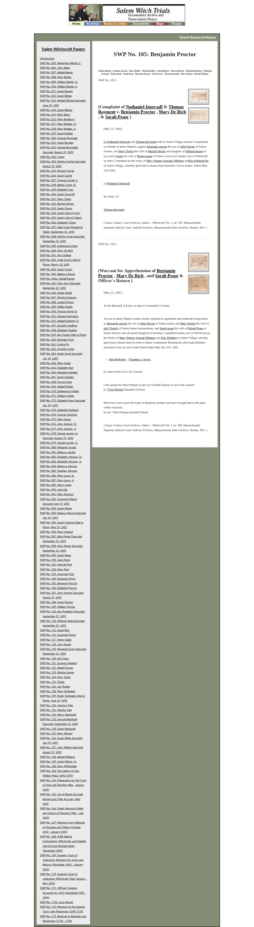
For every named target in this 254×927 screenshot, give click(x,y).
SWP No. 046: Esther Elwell (56, 293)
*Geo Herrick (115, 389)
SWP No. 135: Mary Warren (56, 733)
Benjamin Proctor (142, 73)
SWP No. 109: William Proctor (57, 607)
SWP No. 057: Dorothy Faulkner (58, 326)
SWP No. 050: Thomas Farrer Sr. (58, 311)
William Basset (194, 151)
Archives (92, 23)
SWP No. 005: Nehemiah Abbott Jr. (60, 63)
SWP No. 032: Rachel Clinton (57, 204)
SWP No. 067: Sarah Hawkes (57, 377)
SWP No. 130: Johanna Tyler (56, 705)
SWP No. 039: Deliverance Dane (59, 246)
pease (120, 156)
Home (76, 23)
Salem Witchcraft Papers (63, 49)
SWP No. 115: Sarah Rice (54, 630)
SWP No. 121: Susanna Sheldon (58, 663)
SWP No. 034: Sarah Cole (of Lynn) (60, 213)
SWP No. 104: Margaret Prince (57, 579)
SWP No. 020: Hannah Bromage (58, 138)
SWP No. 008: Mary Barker (55, 77)
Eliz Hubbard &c (199, 160)
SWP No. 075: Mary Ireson (55, 419)
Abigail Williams (201, 73)
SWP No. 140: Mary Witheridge (58, 766)
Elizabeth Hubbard (194, 70)
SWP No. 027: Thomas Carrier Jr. (59, 180)
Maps (160, 23)
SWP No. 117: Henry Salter (56, 640)
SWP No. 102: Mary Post (54, 569)
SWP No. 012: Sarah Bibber (56, 96)
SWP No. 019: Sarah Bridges (56, 133)
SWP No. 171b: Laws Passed (56, 902)
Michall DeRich (149, 70)
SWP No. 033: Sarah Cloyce (56, 208)
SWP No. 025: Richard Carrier (57, 171)
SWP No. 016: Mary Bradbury (57, 119)
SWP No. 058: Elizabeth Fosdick (58, 330)
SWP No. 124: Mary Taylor (55, 677)
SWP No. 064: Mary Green (55, 363)
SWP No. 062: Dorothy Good (57, 349)
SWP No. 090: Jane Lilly (53, 490)
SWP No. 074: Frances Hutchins (58, 415)
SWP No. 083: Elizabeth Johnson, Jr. (61, 462)
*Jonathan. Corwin (139, 359)
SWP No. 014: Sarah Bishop (56, 110)
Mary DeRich (135, 70)
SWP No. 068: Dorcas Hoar (56, 382)
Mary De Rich (172, 111)
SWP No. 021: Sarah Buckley (56, 143)
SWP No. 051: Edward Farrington (59, 316)
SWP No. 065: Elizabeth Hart (56, 368)
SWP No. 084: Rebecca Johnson (58, 466)
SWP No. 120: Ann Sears (54, 658)
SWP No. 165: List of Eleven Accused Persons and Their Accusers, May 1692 (61, 799)
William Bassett (104, 70)
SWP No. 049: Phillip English (56, 307)
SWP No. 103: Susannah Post (57, 574)
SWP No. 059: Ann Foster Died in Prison (63, 335)
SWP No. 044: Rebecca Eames (57, 274)
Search (184, 37)
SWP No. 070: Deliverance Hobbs (59, 391)
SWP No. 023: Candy (52, 157)
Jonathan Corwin (120, 70)
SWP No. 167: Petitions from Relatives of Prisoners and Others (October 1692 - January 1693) (62, 827)
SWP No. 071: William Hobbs (57, 396)
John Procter (187, 146)
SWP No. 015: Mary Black (55, 115)
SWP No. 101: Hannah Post (56, 565)
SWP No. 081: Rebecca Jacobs (57, 452)
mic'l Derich (111, 328)
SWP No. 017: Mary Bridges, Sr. (58, 124)
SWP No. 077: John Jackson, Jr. (58, 429)
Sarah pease (167, 328)
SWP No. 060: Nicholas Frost (57, 340)
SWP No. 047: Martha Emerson (58, 297)
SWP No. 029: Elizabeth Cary (56, 190)
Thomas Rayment (172, 73)
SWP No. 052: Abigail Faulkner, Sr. (59, 321)
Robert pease (144, 156)
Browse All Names (203, 37)
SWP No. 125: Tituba (52, 682)
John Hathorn (163, 70)
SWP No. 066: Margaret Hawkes (59, 372)
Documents (141, 23)
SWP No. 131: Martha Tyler (56, 710)
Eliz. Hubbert (169, 337)
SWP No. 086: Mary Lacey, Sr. (57, 476)
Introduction (47, 58)
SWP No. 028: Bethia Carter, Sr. (58, 185)
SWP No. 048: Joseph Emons (57, 302)
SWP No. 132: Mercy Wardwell (58, 715)
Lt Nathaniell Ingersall (117, 141)
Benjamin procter (157, 146)
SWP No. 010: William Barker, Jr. (59, 87)
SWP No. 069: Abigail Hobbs (56, 387)
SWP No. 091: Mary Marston (57, 494)
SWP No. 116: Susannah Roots (58, 635)
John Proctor (157, 73)
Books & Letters (115, 23)
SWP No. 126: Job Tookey (55, 687)
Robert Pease (116, 73)
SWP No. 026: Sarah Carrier (56, 176)
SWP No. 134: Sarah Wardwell (57, 729)
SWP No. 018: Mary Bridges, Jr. (58, 129)
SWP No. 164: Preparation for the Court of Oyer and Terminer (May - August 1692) (63, 785)
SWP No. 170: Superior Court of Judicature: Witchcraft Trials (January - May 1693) (63, 879)
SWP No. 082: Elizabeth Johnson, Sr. (61, 457)
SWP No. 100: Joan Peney (55, 560)
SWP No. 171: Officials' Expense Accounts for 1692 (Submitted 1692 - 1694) (63, 893)
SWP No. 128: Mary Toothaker (57, 691)
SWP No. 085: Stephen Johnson (58, 471)
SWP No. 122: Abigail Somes (56, 668)
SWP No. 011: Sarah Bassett (56, 91)
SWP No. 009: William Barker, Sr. (59, 82)
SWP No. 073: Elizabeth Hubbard (59, 410)
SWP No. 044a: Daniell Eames (57, 279)
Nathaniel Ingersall (144, 106)
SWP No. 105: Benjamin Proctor (58, 583)
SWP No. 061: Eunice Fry (54, 344)
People (176, 23)
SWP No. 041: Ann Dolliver (55, 255)
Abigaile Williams (173, 160)
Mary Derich (126, 151)
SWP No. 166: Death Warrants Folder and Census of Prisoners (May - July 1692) (61, 813)
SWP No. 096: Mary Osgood (56, 532)
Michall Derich (156, 151)
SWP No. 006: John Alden (55, 68)
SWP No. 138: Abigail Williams (57, 757)
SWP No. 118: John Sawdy (55, 644)
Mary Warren (187, 73)
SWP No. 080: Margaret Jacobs (58, 447)
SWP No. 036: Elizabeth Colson (58, 223)
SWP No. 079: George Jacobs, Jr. (59, 443)
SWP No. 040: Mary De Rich (56, 251)
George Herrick (177, 70)
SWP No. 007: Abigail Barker (56, 72)
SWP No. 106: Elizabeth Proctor (58, 588)
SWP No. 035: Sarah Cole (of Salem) (61, 218)
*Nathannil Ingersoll (118, 183)
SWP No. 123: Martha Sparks (57, 672)
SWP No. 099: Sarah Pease (55, 555)
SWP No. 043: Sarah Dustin (56, 269)
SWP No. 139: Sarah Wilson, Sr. (58, 762)
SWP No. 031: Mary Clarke (55, 199)
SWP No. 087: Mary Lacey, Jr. (57, 480)
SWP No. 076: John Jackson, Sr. (58, 424)
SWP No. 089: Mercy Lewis (55, 485)
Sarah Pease (128, 73)
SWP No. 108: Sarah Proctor (56, 602)
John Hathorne (117, 359)
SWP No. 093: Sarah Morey (56, 508)
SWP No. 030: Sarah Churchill (57, 194)
